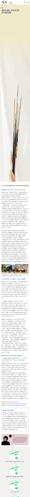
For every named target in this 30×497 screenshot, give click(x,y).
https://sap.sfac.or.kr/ (14, 401)
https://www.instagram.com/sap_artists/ (19, 403)
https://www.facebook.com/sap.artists (17, 405)
